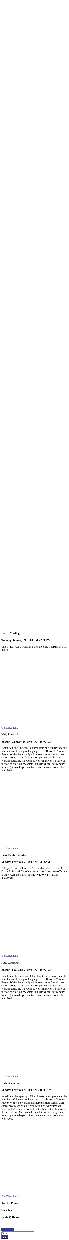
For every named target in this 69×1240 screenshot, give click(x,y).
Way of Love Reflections (22, 23)
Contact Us (7, 1229)
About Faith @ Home (17, 533)
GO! (5, 1236)
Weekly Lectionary (15, 539)
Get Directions (9, 727)
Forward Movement (47, 623)
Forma (26, 623)
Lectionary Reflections (21, 20)
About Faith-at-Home (20, 16)
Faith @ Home (37, 10)
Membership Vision (36, 626)
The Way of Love (15, 545)
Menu (15, 10)
